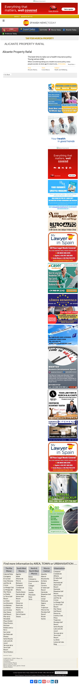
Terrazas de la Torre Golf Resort (8, 647)
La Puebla (6, 594)
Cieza (30, 588)
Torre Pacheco (8, 652)
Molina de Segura (44, 602)
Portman (6, 625)
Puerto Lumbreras (19, 611)
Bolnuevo (19, 583)
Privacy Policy (41, 675)
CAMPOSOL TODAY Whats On (12, 658)
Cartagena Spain (8, 660)
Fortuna (31, 590)
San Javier (6, 632)
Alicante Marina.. (33, 70)
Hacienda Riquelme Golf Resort (46, 594)
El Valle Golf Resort (45, 589)
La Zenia (56, 640)
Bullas (31, 577)
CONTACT (16, 16)
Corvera (44, 585)
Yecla (30, 599)
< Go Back (6, 74)
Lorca (18, 601)
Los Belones (7, 605)
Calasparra (32, 579)
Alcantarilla (45, 579)
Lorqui (43, 599)
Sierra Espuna (20, 614)
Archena (44, 581)
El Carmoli (6, 579)
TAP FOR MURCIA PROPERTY (40, 38)
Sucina (43, 619)
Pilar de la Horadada (6, 618)
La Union (6, 601)
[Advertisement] (63, 547)
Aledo (18, 576)
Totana (18, 616)
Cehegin (31, 586)
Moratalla (32, 595)
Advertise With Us (61, 675)
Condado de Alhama (20, 589)
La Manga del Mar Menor (8, 591)
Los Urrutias (7, 610)
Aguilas (18, 574)
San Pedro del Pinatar (8, 635)
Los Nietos (7, 608)
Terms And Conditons (31, 675)
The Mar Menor (9, 569)
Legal (47, 675)
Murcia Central (47, 569)
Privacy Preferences (61, 672)
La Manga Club (8, 587)
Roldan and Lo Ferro (8, 629)
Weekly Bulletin (8, 667)
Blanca (43, 583)
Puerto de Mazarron (19, 606)
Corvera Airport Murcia (10, 662)
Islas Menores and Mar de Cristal (8, 583)
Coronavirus (6, 661)
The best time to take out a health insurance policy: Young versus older (50, 58)
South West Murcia (21, 569)
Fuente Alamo (20, 592)
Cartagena (7, 576)
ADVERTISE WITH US (26, 16)
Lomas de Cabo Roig (59, 643)
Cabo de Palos (8, 574)
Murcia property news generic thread (14, 665)
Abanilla (44, 574)
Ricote (43, 616)
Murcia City (45, 610)
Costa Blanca (46, 70)
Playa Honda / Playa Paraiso (8, 622)
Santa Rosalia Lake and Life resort (8, 641)
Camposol (19, 585)
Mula (30, 597)
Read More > (71, 64)
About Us (52, 675)
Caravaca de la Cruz (34, 582)
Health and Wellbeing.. (61, 70)
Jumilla (31, 592)
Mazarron (19, 603)
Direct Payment (19, 675)
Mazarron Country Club (58, 614)
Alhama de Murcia (19, 580)
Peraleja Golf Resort (45, 613)
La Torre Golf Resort (7, 597)
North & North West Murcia (34, 571)
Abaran (43, 576)
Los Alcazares (8, 603)
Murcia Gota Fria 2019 (10, 664)
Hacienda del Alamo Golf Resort (20, 596)
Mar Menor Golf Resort (7, 613)
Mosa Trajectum (44, 606)
